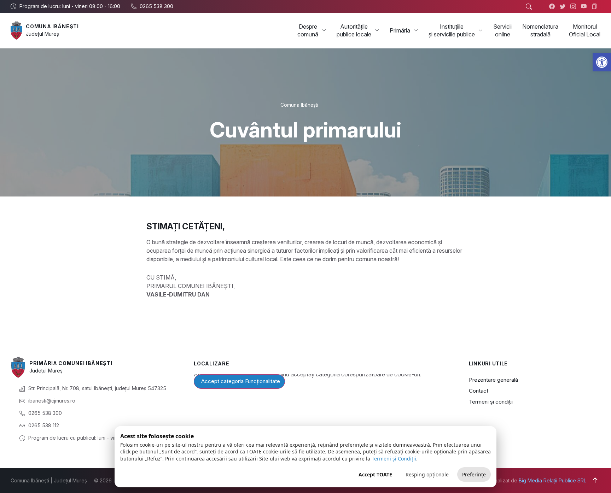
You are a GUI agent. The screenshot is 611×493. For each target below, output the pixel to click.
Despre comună (307, 30)
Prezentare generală (493, 379)
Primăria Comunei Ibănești (70, 363)
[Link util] (585, 6)
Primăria (400, 30)
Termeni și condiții (491, 401)
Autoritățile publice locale (354, 30)
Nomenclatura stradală (540, 30)
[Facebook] (553, 6)
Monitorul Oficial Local (584, 30)
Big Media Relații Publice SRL (552, 480)
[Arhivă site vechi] (596, 6)
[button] (602, 62)
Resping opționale (427, 474)
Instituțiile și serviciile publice (452, 30)
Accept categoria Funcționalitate (240, 381)
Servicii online (502, 30)
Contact (478, 390)
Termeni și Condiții (394, 458)
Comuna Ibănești (52, 26)
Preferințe (474, 474)
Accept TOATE (375, 474)
